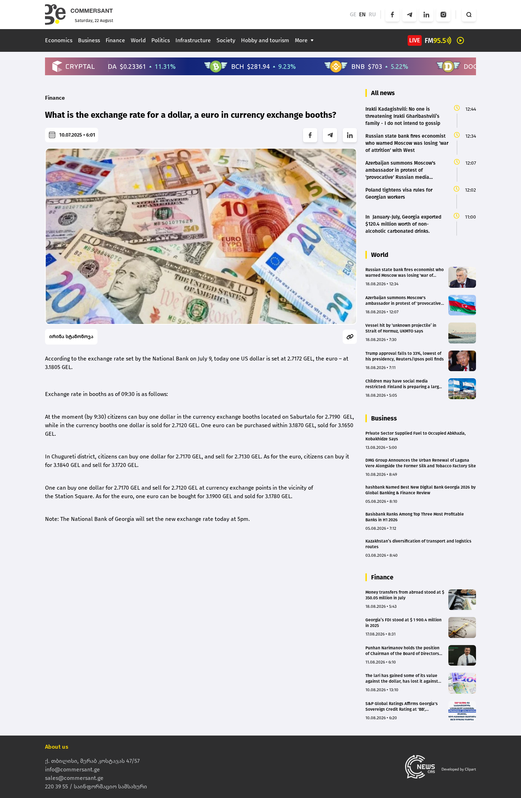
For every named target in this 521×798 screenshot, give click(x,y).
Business (89, 40)
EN (362, 14)
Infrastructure (193, 40)
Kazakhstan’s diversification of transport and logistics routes (418, 544)
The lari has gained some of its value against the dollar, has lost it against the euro (401, 678)
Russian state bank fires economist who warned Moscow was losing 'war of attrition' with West (404, 272)
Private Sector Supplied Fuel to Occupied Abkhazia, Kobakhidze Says (415, 436)
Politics (160, 40)
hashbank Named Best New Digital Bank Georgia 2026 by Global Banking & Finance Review (420, 490)
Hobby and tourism (265, 40)
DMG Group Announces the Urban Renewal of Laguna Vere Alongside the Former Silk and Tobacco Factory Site (420, 463)
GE (353, 14)
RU (372, 14)
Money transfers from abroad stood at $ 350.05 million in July (404, 595)
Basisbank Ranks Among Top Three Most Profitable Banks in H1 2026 (414, 517)
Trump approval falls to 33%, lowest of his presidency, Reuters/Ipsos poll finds (404, 356)
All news (383, 93)
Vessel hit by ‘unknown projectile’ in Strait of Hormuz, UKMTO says (400, 328)
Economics (58, 40)
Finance (115, 40)
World (138, 40)
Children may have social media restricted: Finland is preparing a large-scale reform (404, 384)
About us (56, 746)
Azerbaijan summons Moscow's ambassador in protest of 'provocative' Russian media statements (403, 300)
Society (226, 40)
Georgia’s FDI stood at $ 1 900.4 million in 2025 (403, 622)
